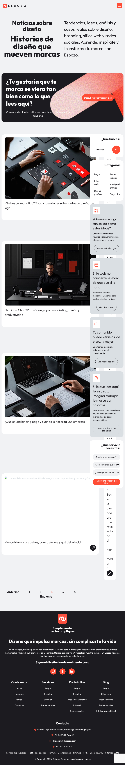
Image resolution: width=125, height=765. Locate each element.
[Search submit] (116, 150)
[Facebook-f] (62, 671)
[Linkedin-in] (72, 671)
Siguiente (45, 596)
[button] (119, 5)
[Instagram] (53, 671)
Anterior (13, 592)
